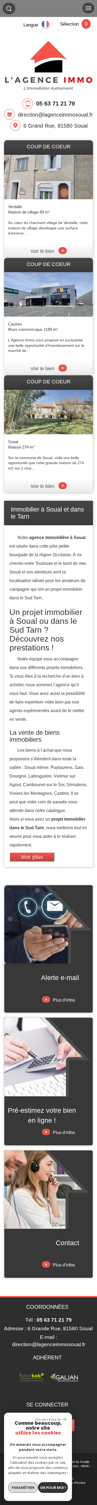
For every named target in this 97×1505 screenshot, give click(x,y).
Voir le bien (47, 251)
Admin (85, 1466)
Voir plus (32, 857)
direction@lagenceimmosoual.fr (55, 115)
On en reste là (48, 1419)
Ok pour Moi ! (53, 1487)
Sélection (69, 24)
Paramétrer (23, 1487)
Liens (74, 1466)
